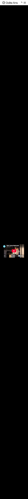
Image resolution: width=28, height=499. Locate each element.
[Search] (21, 2)
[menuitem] (21, 2)
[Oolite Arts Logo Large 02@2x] (11, 2)
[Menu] (24, 2)
